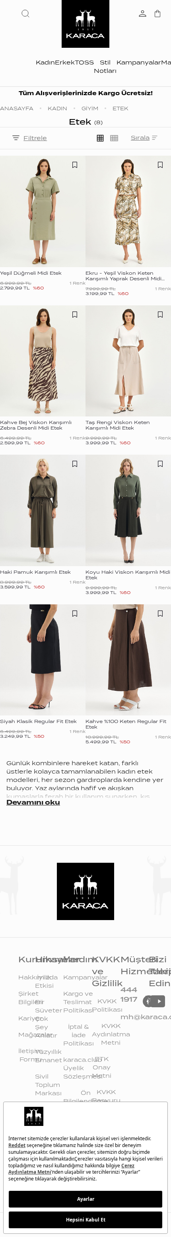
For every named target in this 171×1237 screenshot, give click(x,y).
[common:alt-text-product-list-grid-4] (114, 138)
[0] (157, 14)
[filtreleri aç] (16, 138)
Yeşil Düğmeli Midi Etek (31, 273)
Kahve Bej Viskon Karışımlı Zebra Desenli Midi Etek (36, 425)
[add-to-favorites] (75, 165)
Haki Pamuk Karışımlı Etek (35, 572)
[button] (27, 13)
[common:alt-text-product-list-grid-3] (100, 138)
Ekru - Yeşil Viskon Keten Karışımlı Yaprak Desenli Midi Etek (123, 278)
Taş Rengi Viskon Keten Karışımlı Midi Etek (118, 425)
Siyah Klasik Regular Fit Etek (38, 721)
